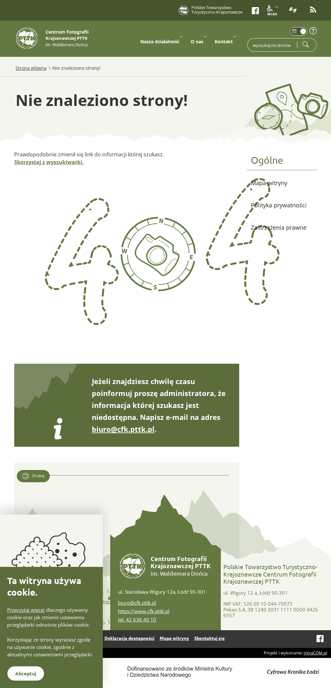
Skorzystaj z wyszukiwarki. (49, 162)
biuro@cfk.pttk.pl (123, 429)
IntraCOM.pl (315, 653)
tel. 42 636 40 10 (137, 619)
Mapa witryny (269, 183)
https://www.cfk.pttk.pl (143, 611)
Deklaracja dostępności (129, 638)
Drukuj (37, 475)
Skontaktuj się (209, 638)
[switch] (298, 31)
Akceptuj (25, 673)
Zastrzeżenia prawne (278, 227)
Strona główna (31, 68)
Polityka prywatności (279, 205)
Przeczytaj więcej (26, 610)
